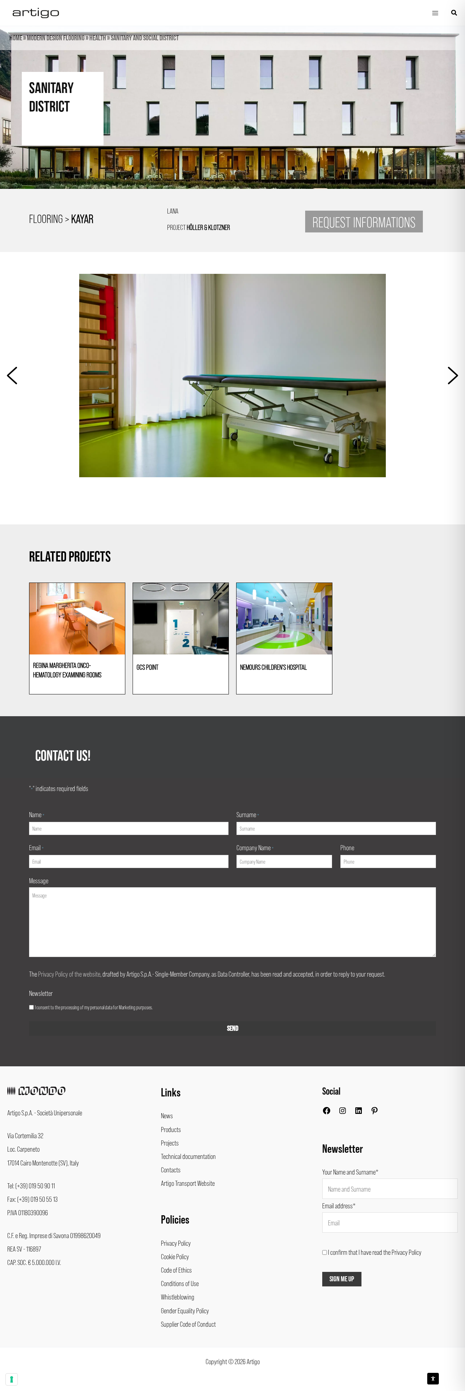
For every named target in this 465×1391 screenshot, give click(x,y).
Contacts (171, 1169)
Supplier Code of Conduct (188, 1323)
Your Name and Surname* (350, 1171)
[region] (232, 120)
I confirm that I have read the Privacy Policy (374, 1252)
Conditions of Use (180, 1283)
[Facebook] (326, 1112)
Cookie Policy (175, 1256)
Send (232, 1028)
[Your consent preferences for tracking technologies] (11, 1379)
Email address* (339, 1205)
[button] (454, 12)
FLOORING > (61, 218)
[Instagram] (342, 1112)
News (167, 1115)
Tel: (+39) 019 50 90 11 (31, 1185)
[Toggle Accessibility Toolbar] (433, 1378)
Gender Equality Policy (185, 1310)
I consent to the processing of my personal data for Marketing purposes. (94, 1007)
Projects (170, 1142)
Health (97, 38)
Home (15, 38)
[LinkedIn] (358, 1112)
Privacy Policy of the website (69, 973)
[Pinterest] (374, 1112)
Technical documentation (188, 1156)
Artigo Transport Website (188, 1183)
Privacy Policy (176, 1242)
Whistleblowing (177, 1296)
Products (171, 1129)
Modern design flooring (56, 38)
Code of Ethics (176, 1269)
